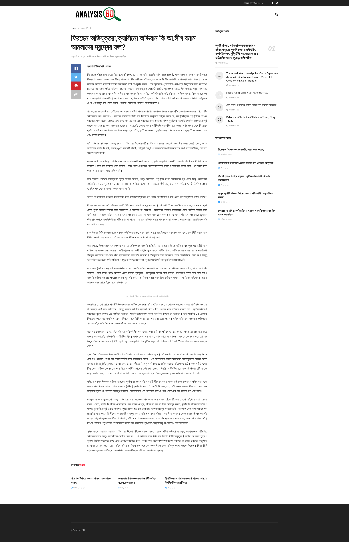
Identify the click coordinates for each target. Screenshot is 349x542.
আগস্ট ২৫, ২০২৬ (79, 488)
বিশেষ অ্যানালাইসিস (118, 56)
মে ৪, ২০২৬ (124, 488)
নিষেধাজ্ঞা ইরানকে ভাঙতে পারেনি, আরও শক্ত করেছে (247, 92)
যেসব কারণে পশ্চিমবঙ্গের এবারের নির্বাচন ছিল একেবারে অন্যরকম (251, 105)
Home (74, 28)
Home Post (85, 28)
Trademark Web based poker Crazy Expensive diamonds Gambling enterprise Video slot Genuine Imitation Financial (252, 77)
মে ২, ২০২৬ (171, 488)
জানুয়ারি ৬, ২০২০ (78, 56)
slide (106, 56)
